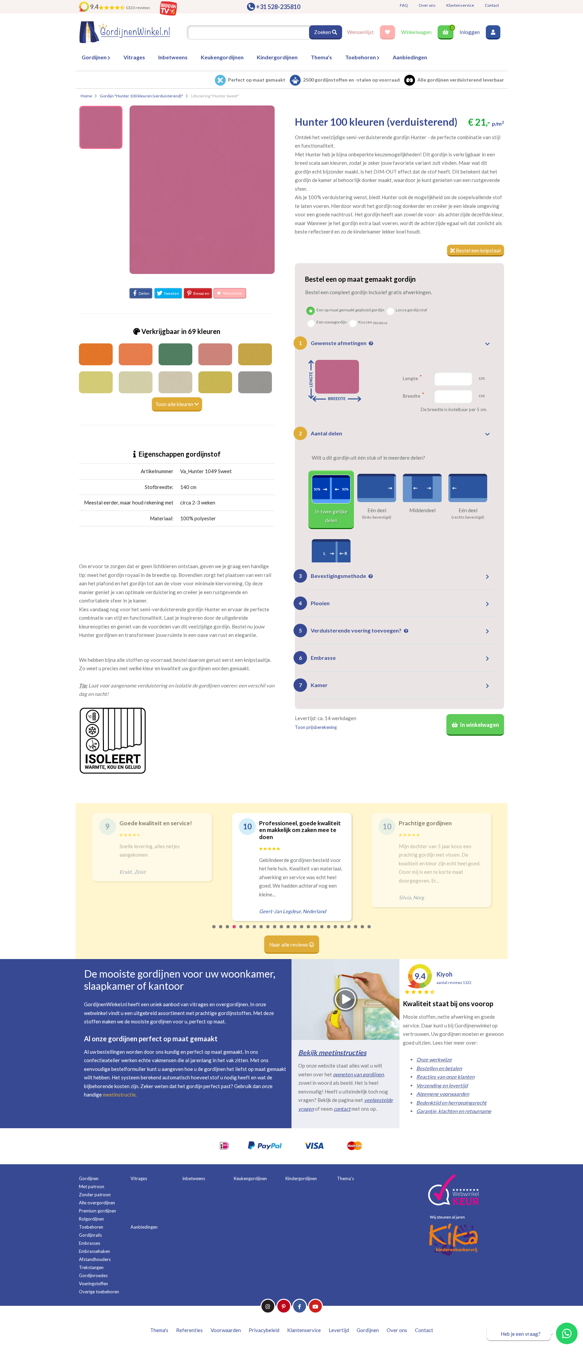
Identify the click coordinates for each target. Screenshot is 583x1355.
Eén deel (376, 510)
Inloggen (470, 32)
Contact (492, 5)
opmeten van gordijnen (358, 1074)
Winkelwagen (416, 32)
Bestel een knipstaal (478, 250)
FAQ (404, 5)
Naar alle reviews (289, 945)
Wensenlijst (360, 32)
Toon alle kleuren (174, 404)
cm (482, 378)
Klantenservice (460, 5)
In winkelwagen (479, 724)
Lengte (411, 378)
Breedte (412, 396)
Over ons (427, 5)
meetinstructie (119, 1094)
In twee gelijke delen (331, 516)
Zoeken (323, 32)
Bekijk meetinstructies (332, 1052)
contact (342, 1109)
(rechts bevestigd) (467, 517)
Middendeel (422, 510)
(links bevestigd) (376, 517)
